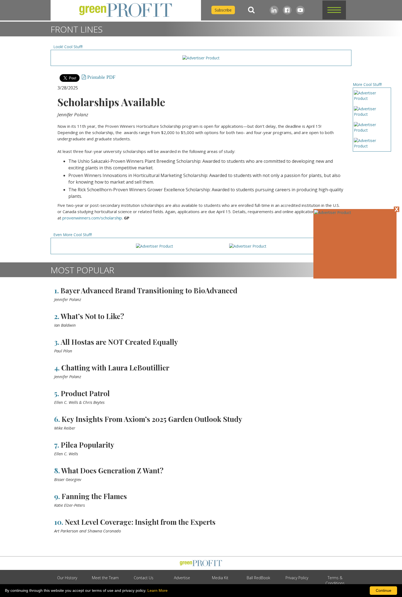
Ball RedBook (258, 577)
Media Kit (220, 577)
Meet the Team (105, 577)
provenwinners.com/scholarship (92, 218)
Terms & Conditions (335, 580)
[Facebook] (287, 10)
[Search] (251, 10)
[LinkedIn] (274, 10)
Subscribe (223, 10)
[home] (126, 10)
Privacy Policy (297, 577)
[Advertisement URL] (332, 212)
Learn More (157, 590)
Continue (383, 590)
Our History (67, 577)
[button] (334, 10)
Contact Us (143, 577)
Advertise (182, 577)
